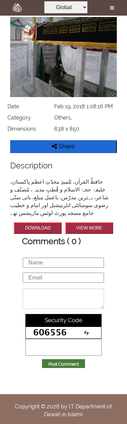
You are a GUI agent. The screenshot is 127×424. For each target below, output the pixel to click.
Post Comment (63, 364)
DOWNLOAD (37, 228)
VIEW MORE (89, 228)
